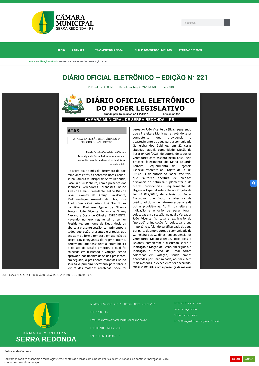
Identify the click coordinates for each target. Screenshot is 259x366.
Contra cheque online (185, 315)
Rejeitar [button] (236, 358)
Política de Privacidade (115, 358)
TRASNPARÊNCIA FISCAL (109, 50)
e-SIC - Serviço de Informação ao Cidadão (197, 321)
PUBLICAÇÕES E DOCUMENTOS (153, 50)
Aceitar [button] (248, 358)
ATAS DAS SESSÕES (190, 50)
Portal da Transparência (187, 303)
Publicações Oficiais (47, 61)
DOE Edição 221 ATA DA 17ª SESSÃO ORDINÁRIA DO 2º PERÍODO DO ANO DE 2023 (47, 275)
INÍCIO (61, 50)
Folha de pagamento (185, 309)
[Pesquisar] (227, 22)
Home (32, 61)
